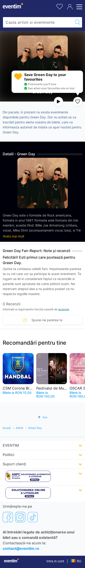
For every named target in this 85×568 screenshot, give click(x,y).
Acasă (7, 428)
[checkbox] (77, 101)
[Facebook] (8, 517)
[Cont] (70, 7)
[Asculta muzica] (58, 101)
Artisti (19, 428)
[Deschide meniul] (78, 7)
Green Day (35, 428)
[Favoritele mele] (59, 6)
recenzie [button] (63, 309)
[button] (42, 417)
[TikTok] (33, 517)
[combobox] (38, 22)
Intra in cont (55, 561)
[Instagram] (20, 517)
